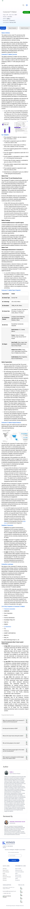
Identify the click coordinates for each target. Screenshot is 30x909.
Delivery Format (18, 870)
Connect (4, 878)
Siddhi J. (8, 18)
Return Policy (18, 875)
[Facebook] (21, 888)
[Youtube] (21, 901)
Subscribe (14, 860)
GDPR (16, 878)
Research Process (7, 876)
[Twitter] (21, 898)
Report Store (5, 870)
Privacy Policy (18, 876)
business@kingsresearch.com (9, 891)
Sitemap (5, 880)
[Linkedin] (21, 895)
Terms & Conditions (19, 871)
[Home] (7, 5)
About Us (5, 875)
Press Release (6, 871)
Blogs (4, 873)
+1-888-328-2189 (7, 893)
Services (5, 868)
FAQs (16, 873)
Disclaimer (17, 880)
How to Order (18, 868)
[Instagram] (21, 891)
